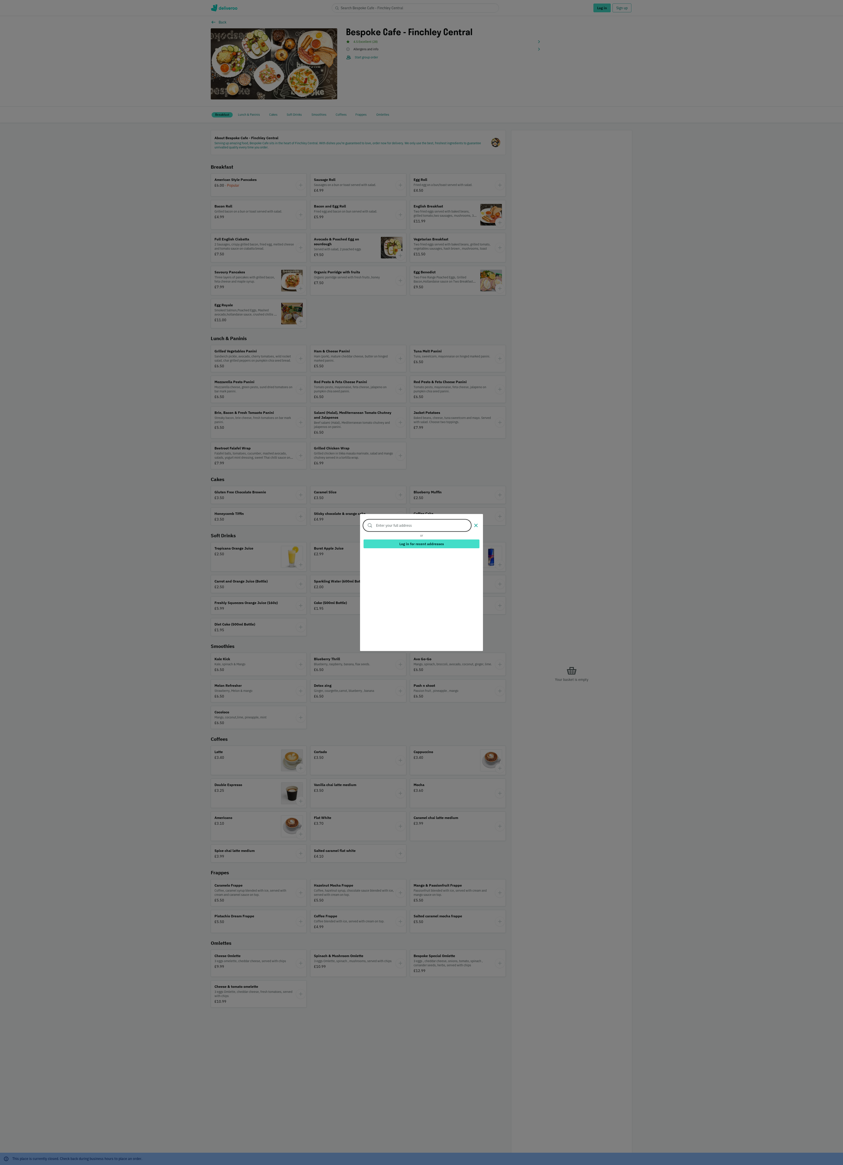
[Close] (475, 525)
